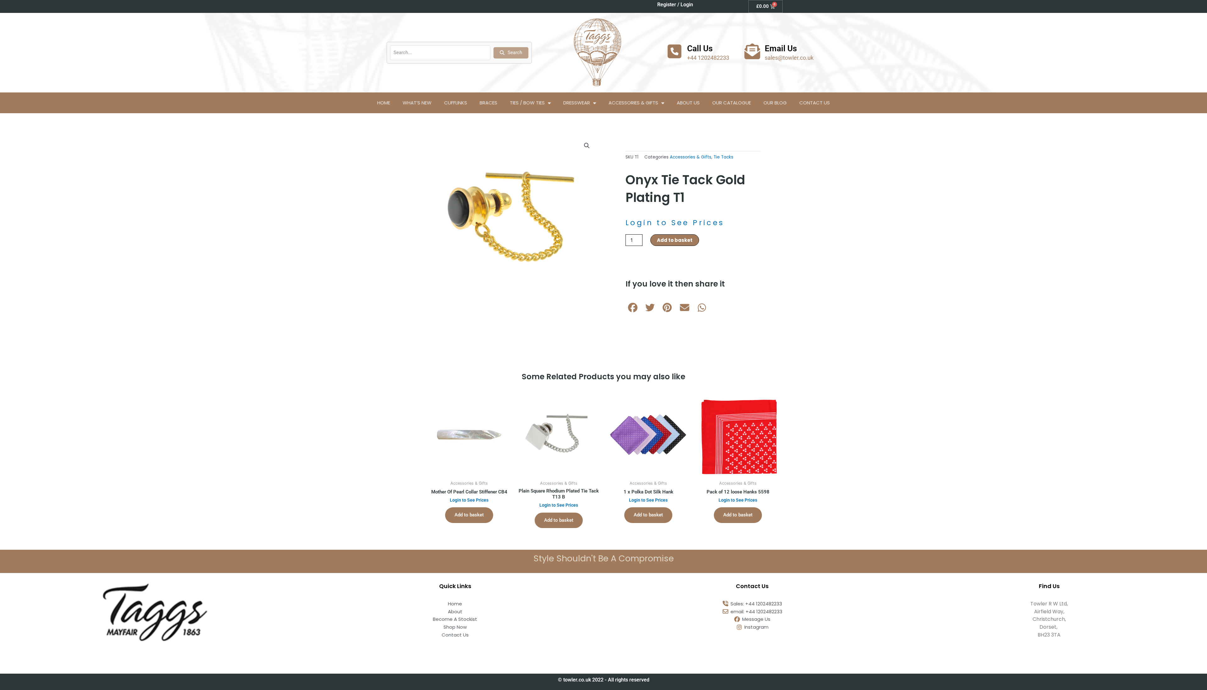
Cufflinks (455, 102)
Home (383, 102)
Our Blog (775, 102)
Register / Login (675, 5)
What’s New (417, 102)
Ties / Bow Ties (527, 102)
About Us (688, 102)
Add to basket (674, 240)
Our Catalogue (731, 102)
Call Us (700, 48)
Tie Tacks (723, 157)
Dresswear (576, 102)
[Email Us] (752, 51)
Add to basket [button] (469, 515)
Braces (488, 102)
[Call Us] (674, 51)
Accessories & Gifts (633, 102)
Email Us (781, 48)
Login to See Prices (675, 223)
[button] (586, 145)
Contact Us (814, 102)
